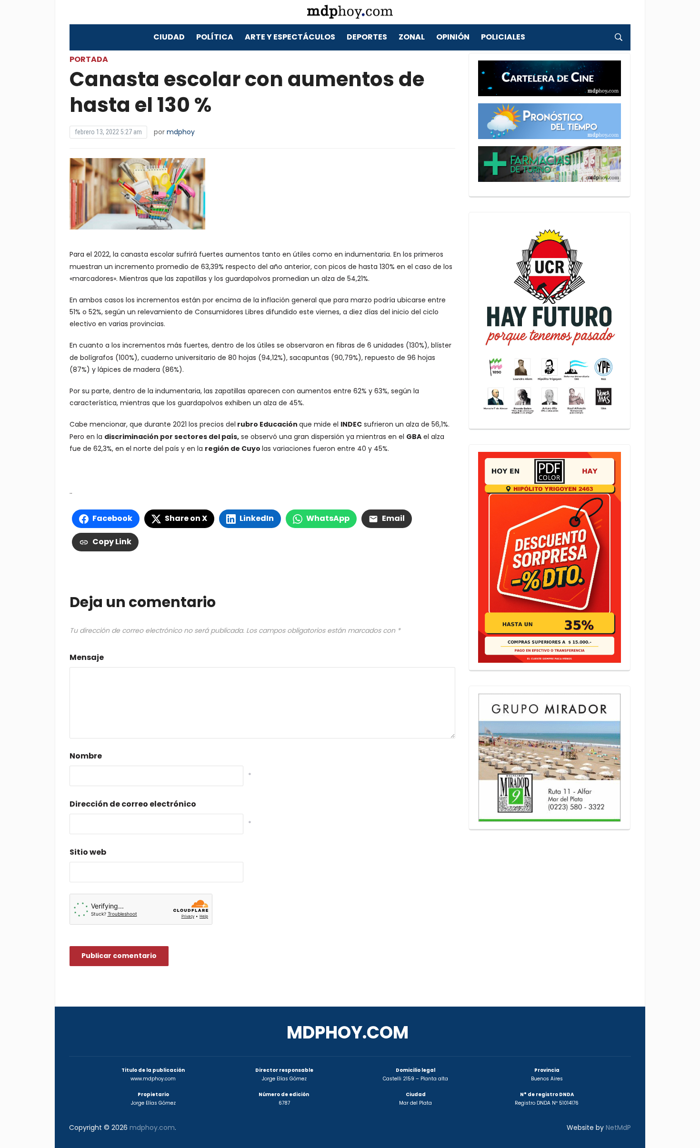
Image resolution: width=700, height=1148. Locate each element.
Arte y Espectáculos (290, 36)
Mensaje (87, 657)
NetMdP (618, 1127)
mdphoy (181, 132)
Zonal (412, 36)
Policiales (503, 36)
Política (214, 36)
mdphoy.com (348, 1032)
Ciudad (169, 36)
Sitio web (88, 852)
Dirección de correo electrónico (133, 804)
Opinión (453, 36)
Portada (89, 59)
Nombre (86, 755)
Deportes (367, 36)
